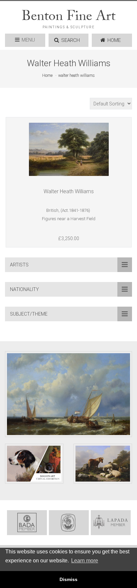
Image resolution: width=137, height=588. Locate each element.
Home (47, 75)
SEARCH (70, 40)
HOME (114, 40)
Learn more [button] (84, 560)
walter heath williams (76, 75)
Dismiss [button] (68, 579)
